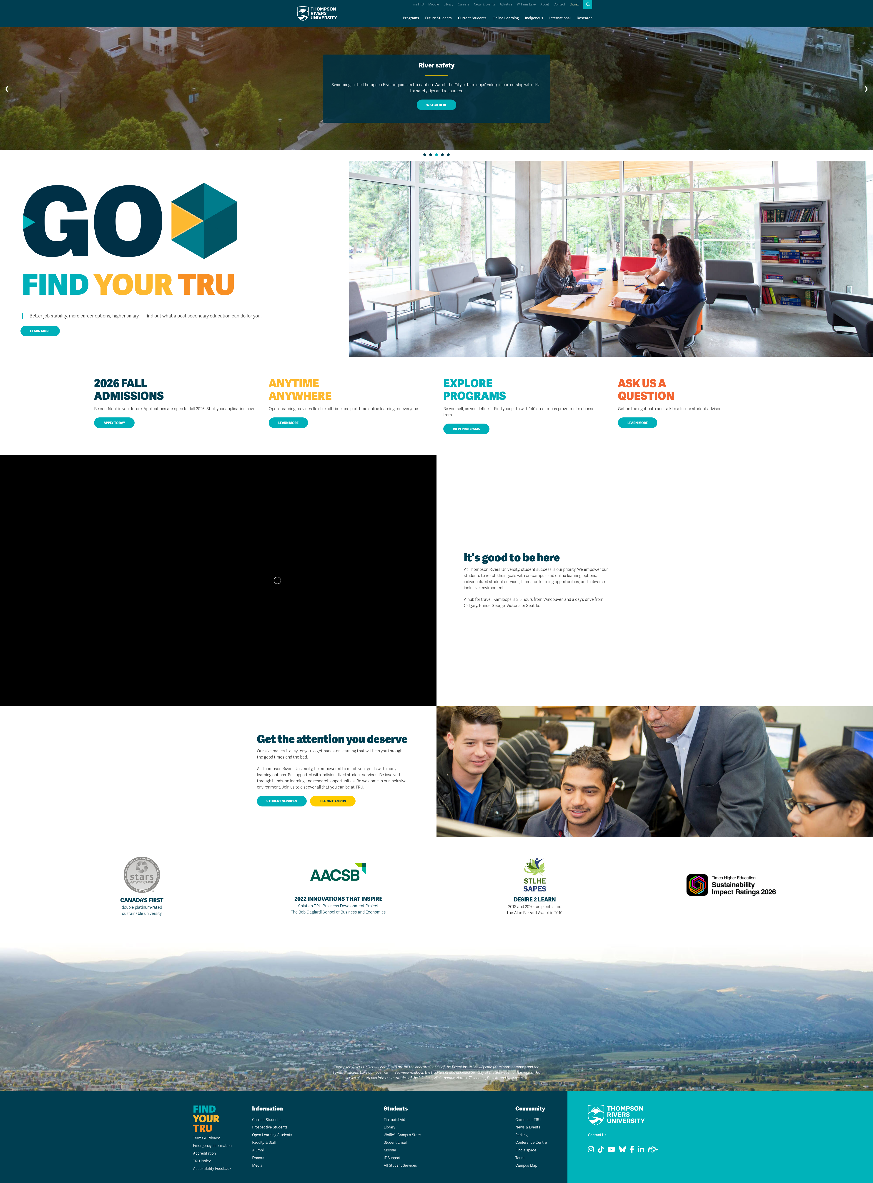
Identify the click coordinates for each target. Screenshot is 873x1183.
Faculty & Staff (264, 1142)
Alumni (258, 1150)
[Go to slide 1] (424, 154)
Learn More (288, 423)
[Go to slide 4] (442, 154)
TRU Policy (202, 1161)
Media (257, 1165)
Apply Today (114, 423)
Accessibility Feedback (212, 1168)
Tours (519, 1158)
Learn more (40, 331)
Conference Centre (531, 1142)
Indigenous (534, 18)
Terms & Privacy (206, 1138)
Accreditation (204, 1153)
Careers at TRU (528, 1120)
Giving (574, 4)
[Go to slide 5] (448, 154)
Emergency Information (212, 1145)
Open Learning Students (272, 1135)
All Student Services (400, 1165)
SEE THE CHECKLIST (436, 99)
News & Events (484, 4)
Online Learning (506, 18)
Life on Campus (333, 801)
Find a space (525, 1150)
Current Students (472, 18)
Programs (411, 18)
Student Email (395, 1142)
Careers (463, 4)
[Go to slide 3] (436, 154)
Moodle (433, 4)
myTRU (418, 4)
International (560, 18)
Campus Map (526, 1165)
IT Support (392, 1158)
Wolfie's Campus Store (402, 1135)
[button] (587, 4)
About (544, 4)
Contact (559, 4)
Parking (521, 1135)
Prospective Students (270, 1127)
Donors (258, 1158)
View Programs (466, 429)
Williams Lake (526, 4)
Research (584, 18)
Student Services (281, 801)
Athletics (506, 4)
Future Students (438, 18)
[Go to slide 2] (430, 154)
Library (448, 4)
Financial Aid (394, 1120)
